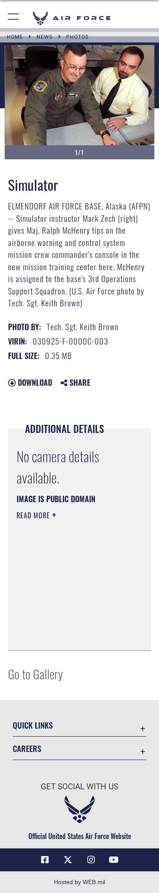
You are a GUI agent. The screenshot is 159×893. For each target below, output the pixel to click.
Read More (34, 515)
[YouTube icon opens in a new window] (114, 859)
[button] (14, 18)
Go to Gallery (35, 673)
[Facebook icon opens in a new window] (45, 859)
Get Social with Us (79, 786)
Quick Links (33, 725)
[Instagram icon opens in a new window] (91, 859)
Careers (27, 748)
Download (34, 382)
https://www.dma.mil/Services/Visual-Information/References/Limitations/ (68, 623)
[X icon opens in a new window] (67, 859)
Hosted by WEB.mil (79, 882)
